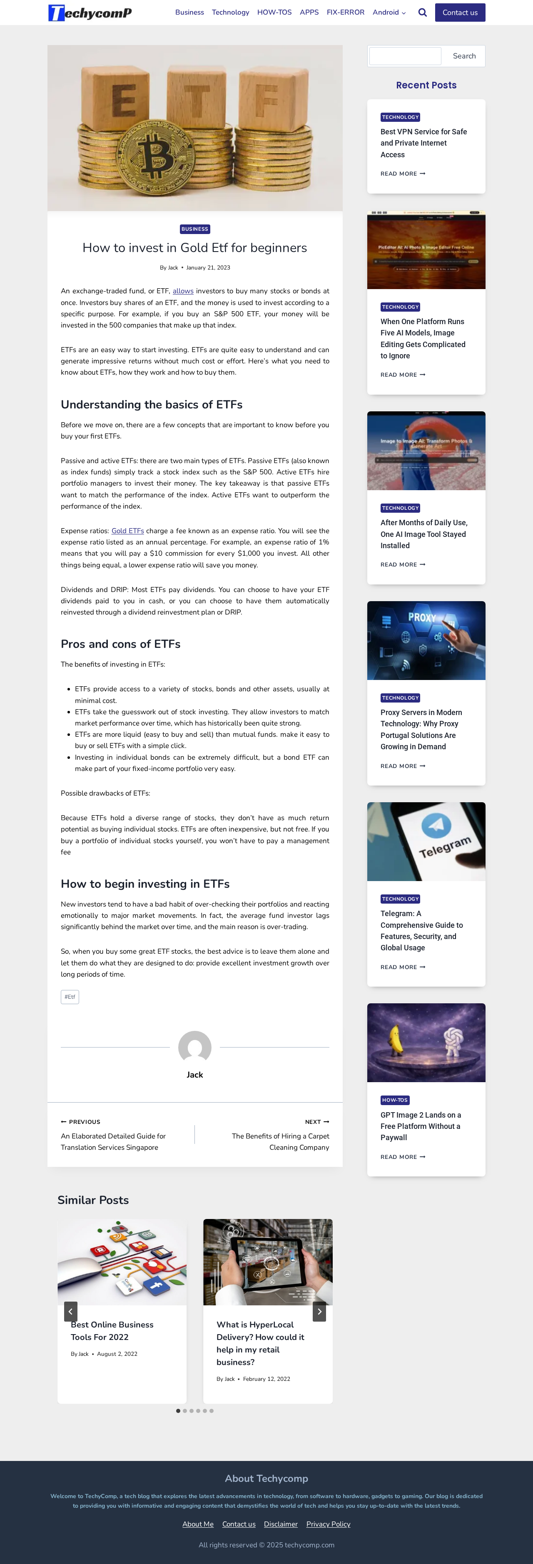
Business (189, 12)
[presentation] (122, 1262)
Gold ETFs (128, 531)
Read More (403, 174)
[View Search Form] (422, 12)
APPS (309, 12)
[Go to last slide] (70, 1312)
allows (183, 291)
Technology (230, 12)
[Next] (319, 1312)
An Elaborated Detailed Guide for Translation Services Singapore (113, 1135)
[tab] (178, 1411)
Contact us (460, 13)
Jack (173, 268)
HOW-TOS (274, 12)
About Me (198, 1524)
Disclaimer (281, 1524)
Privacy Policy (328, 1524)
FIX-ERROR (346, 12)
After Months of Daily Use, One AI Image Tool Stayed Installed (424, 534)
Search (464, 56)
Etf (70, 997)
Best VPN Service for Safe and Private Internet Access (424, 143)
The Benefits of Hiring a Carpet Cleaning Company (280, 1135)
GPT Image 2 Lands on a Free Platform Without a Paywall (421, 1126)
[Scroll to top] (505, 1545)
